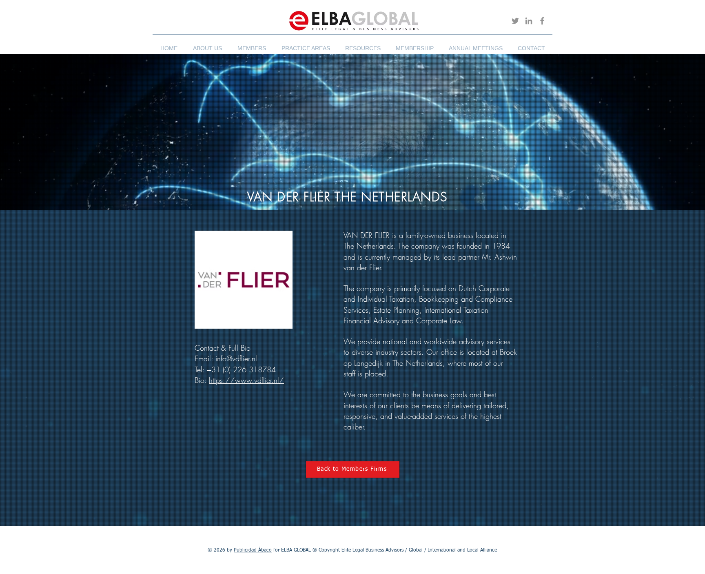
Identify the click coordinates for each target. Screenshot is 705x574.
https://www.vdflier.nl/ (246, 380)
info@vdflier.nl (236, 358)
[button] (207, 44)
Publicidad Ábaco (253, 550)
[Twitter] (515, 21)
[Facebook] (542, 21)
